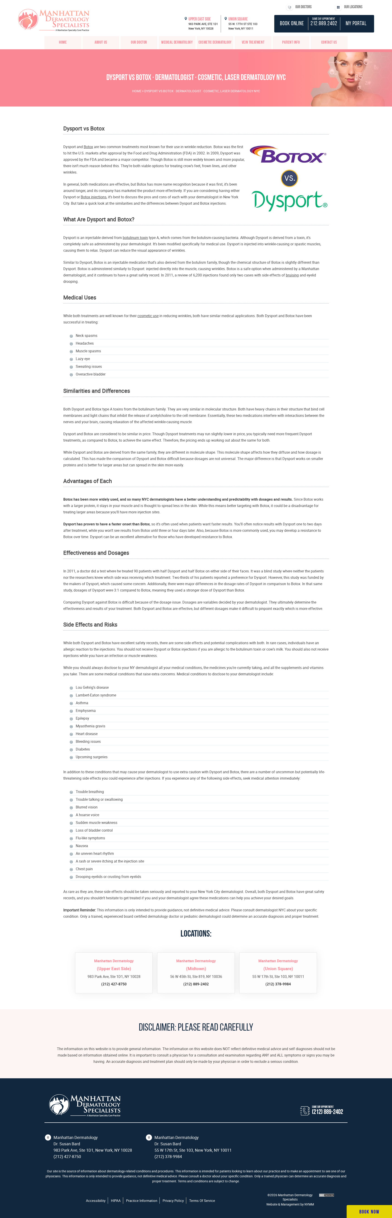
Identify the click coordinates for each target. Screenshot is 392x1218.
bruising (292, 275)
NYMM (309, 1204)
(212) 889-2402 (327, 1112)
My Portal (356, 24)
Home (63, 43)
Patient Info (291, 43)
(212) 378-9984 (168, 1156)
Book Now (369, 1212)
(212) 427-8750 (67, 1156)
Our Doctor (139, 43)
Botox (88, 146)
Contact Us (329, 43)
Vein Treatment (253, 43)
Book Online (292, 24)
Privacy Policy (173, 1200)
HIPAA (116, 1200)
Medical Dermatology (177, 43)
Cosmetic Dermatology (215, 43)
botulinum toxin (135, 237)
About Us (101, 43)
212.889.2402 (324, 24)
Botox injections (93, 196)
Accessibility (95, 1200)
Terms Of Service (202, 1200)
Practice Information (141, 1200)
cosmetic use (148, 315)
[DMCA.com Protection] (326, 1195)
